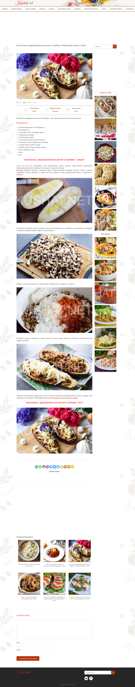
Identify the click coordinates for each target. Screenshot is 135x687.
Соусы (103, 9)
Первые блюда (16, 9)
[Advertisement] (67, 25)
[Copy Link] (72, 466)
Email (19, 650)
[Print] (65, 466)
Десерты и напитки (91, 9)
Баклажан (20, 170)
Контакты (129, 9)
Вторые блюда (30, 9)
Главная (5, 9)
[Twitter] (58, 466)
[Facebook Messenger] (54, 466)
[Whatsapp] (40, 466)
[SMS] (61, 466)
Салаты (51, 9)
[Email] (68, 466)
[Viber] (47, 466)
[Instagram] (43, 466)
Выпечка (77, 9)
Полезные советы (116, 9)
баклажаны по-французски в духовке (65, 398)
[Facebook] (36, 466)
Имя (18, 642)
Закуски (42, 9)
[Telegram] (50, 466)
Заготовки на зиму (64, 9)
